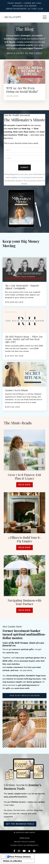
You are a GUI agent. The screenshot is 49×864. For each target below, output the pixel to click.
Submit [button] (24, 167)
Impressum (25, 838)
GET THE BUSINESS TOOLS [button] (20, 824)
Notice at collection (12, 861)
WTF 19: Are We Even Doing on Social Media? (22, 89)
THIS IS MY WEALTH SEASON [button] (24, 695)
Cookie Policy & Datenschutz (24, 845)
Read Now (24, 484)
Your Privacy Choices (20, 856)
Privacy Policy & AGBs (24, 842)
